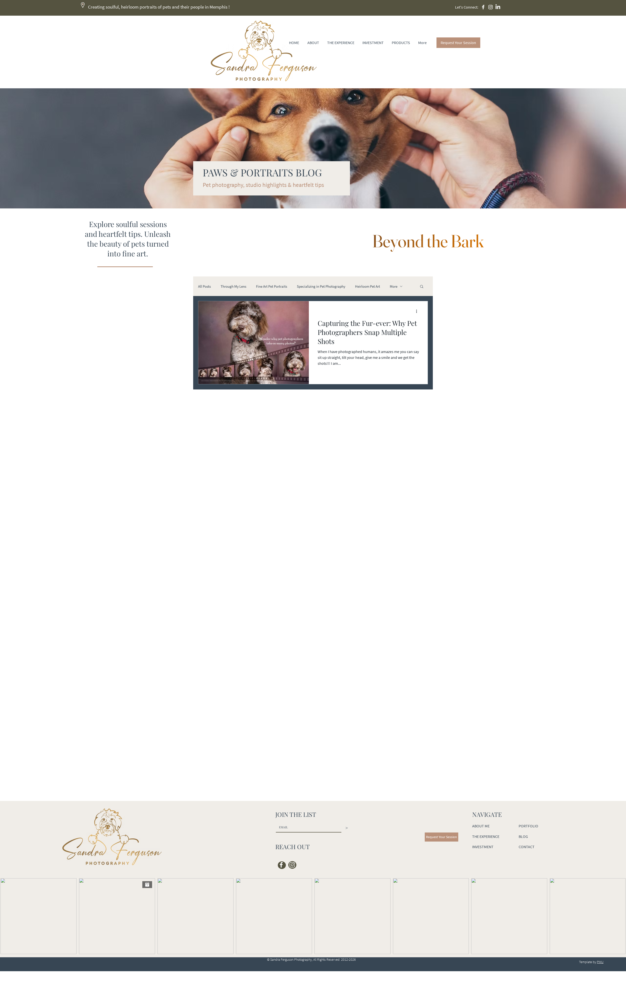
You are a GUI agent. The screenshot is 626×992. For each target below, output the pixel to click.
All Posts (204, 286)
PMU (600, 962)
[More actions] (418, 311)
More (393, 286)
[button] (421, 286)
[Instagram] (490, 7)
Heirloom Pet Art (367, 286)
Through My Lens (233, 286)
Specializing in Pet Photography (321, 286)
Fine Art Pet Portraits (271, 286)
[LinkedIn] (498, 7)
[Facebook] (483, 7)
